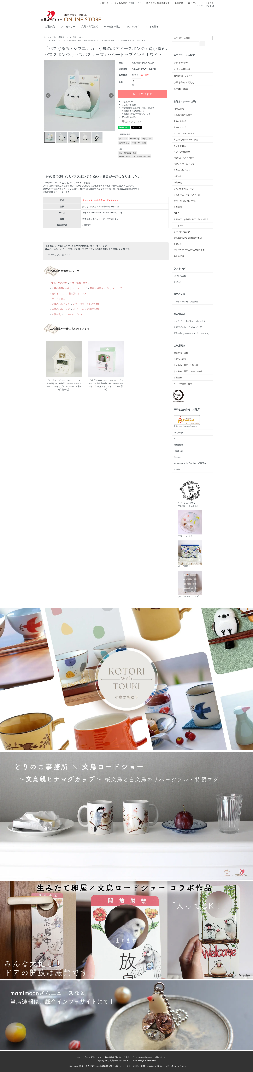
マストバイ (179, 225)
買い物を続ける (129, 116)
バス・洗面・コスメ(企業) (86, 303)
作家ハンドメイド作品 (184, 157)
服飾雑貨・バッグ (183, 75)
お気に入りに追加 (133, 121)
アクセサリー (68, 26)
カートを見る (207, 2)
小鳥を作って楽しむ (184, 82)
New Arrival (179, 108)
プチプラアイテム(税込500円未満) (189, 250)
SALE (176, 213)
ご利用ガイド (135, 2)
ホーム (46, 37)
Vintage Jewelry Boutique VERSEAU (190, 463)
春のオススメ (58, 293)
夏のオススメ (180, 121)
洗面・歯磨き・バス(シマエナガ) (105, 288)
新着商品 (50, 26)
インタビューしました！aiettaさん (189, 320)
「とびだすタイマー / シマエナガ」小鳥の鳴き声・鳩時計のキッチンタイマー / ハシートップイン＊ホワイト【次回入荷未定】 (64, 385)
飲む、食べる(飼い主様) (185, 200)
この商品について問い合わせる (136, 113)
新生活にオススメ (77, 293)
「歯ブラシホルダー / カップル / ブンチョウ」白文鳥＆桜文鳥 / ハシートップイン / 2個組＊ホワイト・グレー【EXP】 (105, 385)
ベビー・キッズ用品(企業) (86, 309)
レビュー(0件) (128, 101)
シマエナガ (80, 288)
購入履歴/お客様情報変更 (158, 2)
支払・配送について (93, 1057)
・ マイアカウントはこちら (57, 254)
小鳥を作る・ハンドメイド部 (187, 194)
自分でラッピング (182, 231)
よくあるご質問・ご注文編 (186, 365)
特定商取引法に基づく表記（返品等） (139, 107)
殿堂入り (178, 243)
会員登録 (179, 2)
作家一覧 (178, 176)
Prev (48, 95)
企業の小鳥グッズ (60, 303)
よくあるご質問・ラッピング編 (188, 371)
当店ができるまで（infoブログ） (189, 327)
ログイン (192, 2)
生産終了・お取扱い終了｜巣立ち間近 (191, 219)
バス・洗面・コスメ (75, 37)
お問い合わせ (106, 2)
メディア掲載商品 (182, 151)
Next (111, 95)
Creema (177, 456)
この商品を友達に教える (133, 110)
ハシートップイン (73, 314)
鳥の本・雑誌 (181, 89)
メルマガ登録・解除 (183, 383)
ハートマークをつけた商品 (186, 301)
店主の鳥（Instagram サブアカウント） (192, 333)
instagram (178, 444)
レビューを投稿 (129, 104)
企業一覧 (56, 314)
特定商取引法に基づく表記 (117, 1057)
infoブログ (178, 432)
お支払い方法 (180, 358)
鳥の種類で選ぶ (112, 26)
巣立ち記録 (179, 256)
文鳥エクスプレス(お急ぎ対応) (188, 237)
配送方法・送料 (181, 352)
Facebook (178, 450)
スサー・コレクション (184, 133)
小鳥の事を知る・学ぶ (184, 188)
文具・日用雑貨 (89, 26)
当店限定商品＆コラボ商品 (186, 139)
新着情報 (178, 377)
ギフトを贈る (152, 26)
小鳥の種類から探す (61, 288)
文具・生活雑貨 (58, 37)
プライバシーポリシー (142, 1057)
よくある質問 (121, 2)
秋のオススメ (180, 127)
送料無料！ (179, 207)
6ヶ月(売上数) (180, 275)
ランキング (133, 26)
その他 (177, 469)
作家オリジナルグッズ (184, 164)
